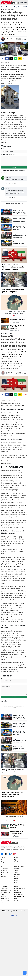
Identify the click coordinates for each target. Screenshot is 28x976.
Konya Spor (17, 7)
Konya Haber (9, 7)
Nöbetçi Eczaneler (6, 903)
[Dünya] (14, 255)
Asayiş (3, 860)
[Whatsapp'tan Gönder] (15, 58)
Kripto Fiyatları (5, 899)
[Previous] (6, 314)
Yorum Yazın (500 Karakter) (8, 154)
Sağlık (16, 870)
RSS (4, 911)
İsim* (2, 148)
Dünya (10, 333)
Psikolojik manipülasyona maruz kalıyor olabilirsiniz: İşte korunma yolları (13, 794)
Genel (16, 878)
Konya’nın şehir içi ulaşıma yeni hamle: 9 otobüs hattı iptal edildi (19, 212)
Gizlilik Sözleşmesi (19, 888)
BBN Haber (4, 9)
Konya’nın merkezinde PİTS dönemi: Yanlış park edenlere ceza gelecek (19, 220)
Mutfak (16, 876)
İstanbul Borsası (5, 892)
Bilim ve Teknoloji (19, 866)
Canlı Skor (17, 901)
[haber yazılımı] (14, 915)
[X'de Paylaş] (11, 58)
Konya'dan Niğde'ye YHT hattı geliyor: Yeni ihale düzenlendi (19, 228)
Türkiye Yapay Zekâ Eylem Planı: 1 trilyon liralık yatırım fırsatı (14, 312)
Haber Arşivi (17, 892)
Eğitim (16, 860)
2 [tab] (14, 315)
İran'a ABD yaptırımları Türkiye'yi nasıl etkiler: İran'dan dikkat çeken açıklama (13, 267)
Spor (2, 866)
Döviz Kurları (4, 894)
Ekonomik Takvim (6, 901)
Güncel (2, 7)
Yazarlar (16, 862)
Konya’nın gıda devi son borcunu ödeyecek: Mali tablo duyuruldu (19, 235)
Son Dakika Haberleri (20, 896)
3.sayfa (3, 862)
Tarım (16, 872)
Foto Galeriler (5, 888)
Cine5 (15, 899)
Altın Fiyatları (4, 896)
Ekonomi (3, 876)
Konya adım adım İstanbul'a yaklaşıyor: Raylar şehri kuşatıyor (19, 243)
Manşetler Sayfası (6, 890)
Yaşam (3, 864)
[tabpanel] (14, 306)
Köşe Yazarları (5, 886)
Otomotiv (17, 874)
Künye (16, 886)
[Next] (21, 314)
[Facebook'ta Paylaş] (7, 58)
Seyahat (16, 868)
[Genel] (14, 280)
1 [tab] (13, 315)
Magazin (16, 864)
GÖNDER (14, 167)
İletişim (16, 890)
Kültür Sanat (4, 872)
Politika (3, 874)
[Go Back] (25, 973)
